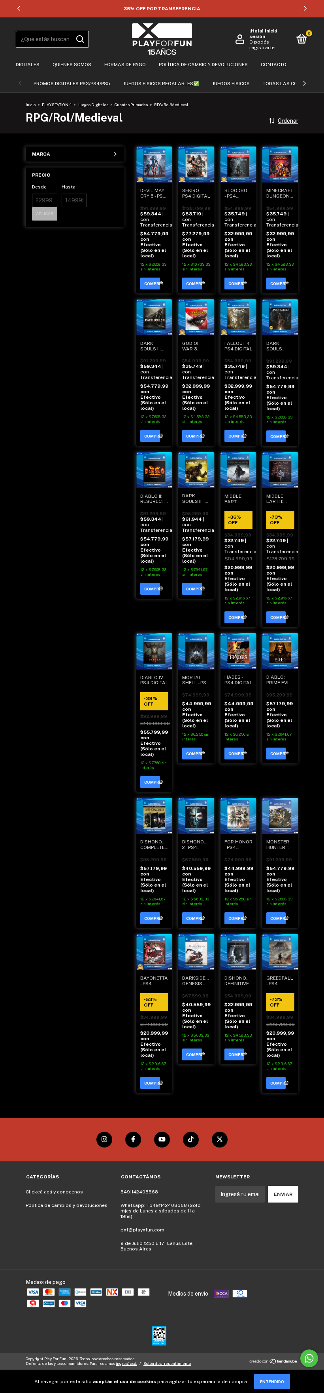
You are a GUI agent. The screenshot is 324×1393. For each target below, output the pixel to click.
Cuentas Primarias (131, 104)
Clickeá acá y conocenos (54, 1192)
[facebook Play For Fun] (133, 1140)
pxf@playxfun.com (142, 1230)
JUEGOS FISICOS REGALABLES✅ (161, 83)
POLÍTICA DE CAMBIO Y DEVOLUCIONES (203, 64)
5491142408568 (139, 1192)
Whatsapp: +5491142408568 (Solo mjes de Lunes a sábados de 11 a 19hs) (161, 1211)
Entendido (272, 1381)
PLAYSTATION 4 (57, 104)
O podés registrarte (262, 44)
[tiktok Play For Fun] (191, 1140)
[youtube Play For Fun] (162, 1140)
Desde (39, 187)
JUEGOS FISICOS (231, 83)
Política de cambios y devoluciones (66, 1205)
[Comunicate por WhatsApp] (309, 1358)
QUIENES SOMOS (72, 64)
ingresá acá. (126, 1363)
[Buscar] (79, 39)
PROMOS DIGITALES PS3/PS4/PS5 (72, 83)
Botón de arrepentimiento (167, 1363)
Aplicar (44, 213)
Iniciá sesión (263, 33)
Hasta (68, 187)
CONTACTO (273, 64)
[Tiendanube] (273, 1362)
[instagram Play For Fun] (104, 1140)
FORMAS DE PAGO (125, 64)
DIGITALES (28, 64)
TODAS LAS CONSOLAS (290, 83)
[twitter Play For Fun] (220, 1140)
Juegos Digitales (93, 104)
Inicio (31, 104)
